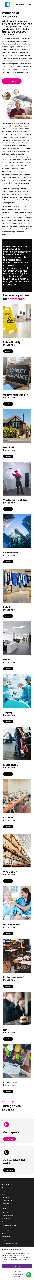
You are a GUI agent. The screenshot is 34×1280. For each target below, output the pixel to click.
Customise (17, 1271)
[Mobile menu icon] (29, 4)
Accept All (17, 1266)
